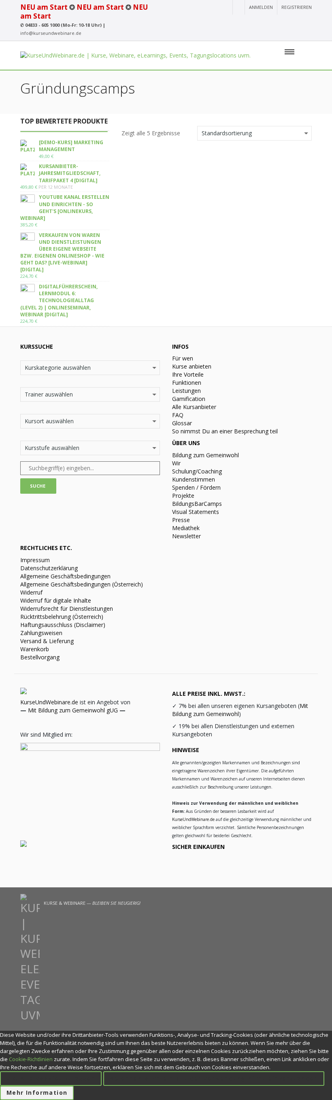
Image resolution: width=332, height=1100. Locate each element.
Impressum (35, 560)
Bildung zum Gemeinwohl (205, 455)
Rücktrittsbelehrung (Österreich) (61, 616)
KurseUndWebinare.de (49, 702)
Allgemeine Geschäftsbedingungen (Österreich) (81, 584)
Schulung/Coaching (197, 471)
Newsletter (186, 536)
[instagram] (263, 22)
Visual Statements (195, 512)
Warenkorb (34, 649)
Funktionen (186, 382)
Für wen (182, 358)
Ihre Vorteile (188, 374)
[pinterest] (307, 22)
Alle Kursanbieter (194, 407)
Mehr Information (36, 1092)
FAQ (177, 415)
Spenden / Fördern (196, 487)
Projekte (183, 495)
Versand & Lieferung (47, 641)
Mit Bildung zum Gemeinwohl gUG (73, 710)
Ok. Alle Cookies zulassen (50, 1078)
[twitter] (293, 22)
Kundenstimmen (193, 479)
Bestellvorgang (40, 657)
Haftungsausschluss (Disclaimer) (62, 625)
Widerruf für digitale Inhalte (55, 600)
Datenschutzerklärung (49, 568)
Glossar (182, 423)
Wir (176, 463)
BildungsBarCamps (197, 503)
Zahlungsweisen (41, 633)
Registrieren (296, 7)
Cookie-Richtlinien (31, 1059)
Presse (181, 520)
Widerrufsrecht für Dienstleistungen (66, 608)
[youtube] (249, 22)
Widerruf (31, 592)
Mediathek (186, 528)
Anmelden (261, 7)
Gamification (188, 399)
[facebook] (278, 22)
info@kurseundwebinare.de (50, 33)
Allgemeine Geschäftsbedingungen (65, 576)
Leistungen (186, 390)
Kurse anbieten (191, 366)
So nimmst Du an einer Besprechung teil (225, 431)
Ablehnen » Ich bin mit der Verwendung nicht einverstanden (214, 1078)
